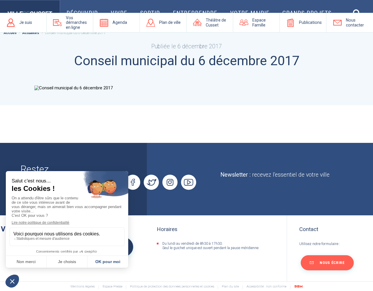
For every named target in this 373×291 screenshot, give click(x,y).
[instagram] (169, 182)
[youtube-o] (188, 182)
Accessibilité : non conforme (266, 286)
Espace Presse (112, 286)
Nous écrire (332, 262)
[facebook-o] (132, 182)
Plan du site (230, 286)
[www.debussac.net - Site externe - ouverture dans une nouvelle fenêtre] (298, 286)
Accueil (9, 33)
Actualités (30, 33)
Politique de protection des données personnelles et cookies (172, 286)
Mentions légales (83, 286)
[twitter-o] (151, 182)
